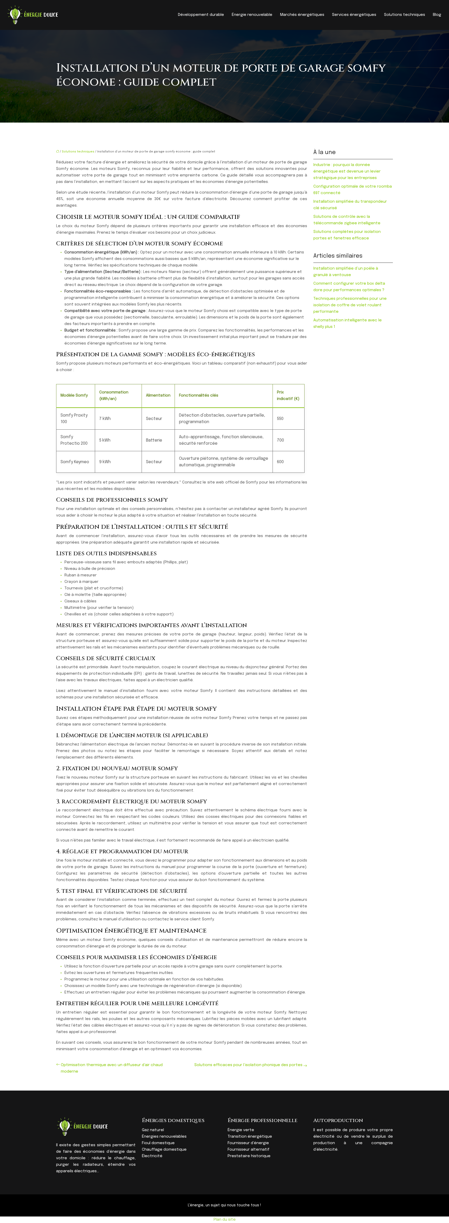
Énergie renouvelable (252, 15)
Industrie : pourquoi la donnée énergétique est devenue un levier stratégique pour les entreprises (347, 171)
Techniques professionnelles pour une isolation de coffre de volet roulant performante (350, 305)
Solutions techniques (404, 15)
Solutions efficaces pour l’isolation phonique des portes (248, 1065)
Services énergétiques (354, 15)
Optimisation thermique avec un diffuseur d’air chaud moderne (112, 1068)
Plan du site (225, 1220)
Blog (437, 15)
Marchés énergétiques (302, 15)
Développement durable (201, 15)
